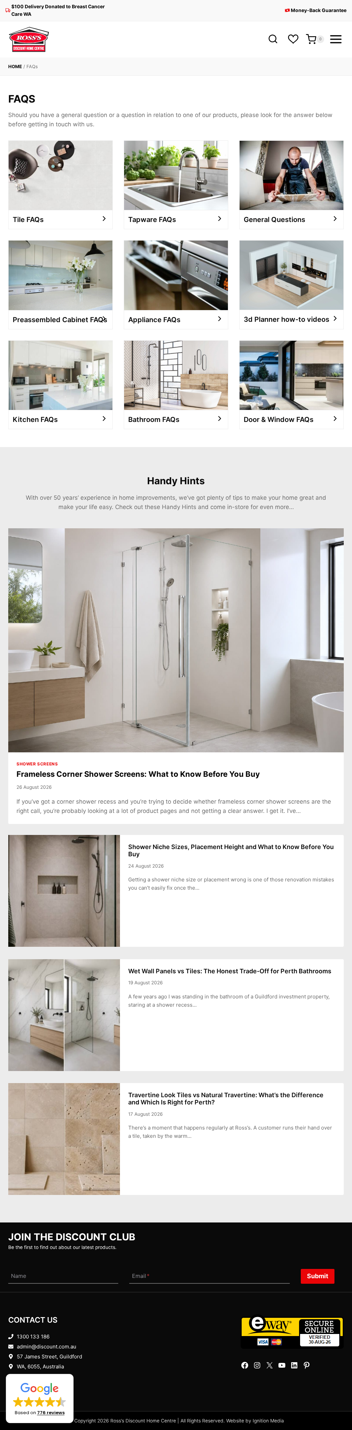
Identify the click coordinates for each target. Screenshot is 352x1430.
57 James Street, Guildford (49, 1356)
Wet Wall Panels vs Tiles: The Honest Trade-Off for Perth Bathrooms (229, 971)
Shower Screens (37, 763)
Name (18, 1276)
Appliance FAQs (154, 320)
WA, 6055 (28, 1366)
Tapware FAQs (152, 219)
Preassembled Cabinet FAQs (60, 320)
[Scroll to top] (335, 1403)
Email (141, 1276)
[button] (40, 1398)
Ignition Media (268, 1420)
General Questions (274, 219)
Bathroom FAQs (153, 419)
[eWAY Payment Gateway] (292, 1331)
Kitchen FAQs (35, 419)
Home (15, 66)
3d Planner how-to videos (286, 319)
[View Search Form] (272, 39)
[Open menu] (336, 39)
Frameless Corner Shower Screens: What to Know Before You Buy (138, 774)
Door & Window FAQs (279, 419)
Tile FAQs (28, 219)
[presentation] (176, 640)
